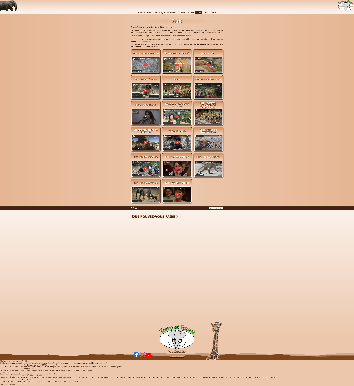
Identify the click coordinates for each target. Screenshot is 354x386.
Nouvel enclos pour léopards (177, 105)
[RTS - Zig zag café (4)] (177, 172)
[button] (351, 383)
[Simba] (177, 94)
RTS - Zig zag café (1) (177, 182)
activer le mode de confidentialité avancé (174, 36)
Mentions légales (177, 356)
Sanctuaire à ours (145, 79)
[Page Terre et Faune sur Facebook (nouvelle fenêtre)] (136, 357)
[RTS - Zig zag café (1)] (177, 198)
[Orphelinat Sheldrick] (208, 94)
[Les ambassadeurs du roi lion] (145, 146)
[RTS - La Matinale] (145, 120)
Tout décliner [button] (18, 366)
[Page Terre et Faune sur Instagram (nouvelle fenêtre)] (142, 357)
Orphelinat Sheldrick (208, 79)
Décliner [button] (13, 377)
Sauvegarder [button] (22, 383)
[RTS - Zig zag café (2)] (145, 198)
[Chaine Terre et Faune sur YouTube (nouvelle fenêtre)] (148, 357)
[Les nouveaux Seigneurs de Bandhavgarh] (208, 120)
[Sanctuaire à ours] (145, 94)
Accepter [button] (4, 377)
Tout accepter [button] (6, 366)
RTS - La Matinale (145, 105)
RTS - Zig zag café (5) (146, 157)
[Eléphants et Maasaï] (177, 68)
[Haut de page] (177, 349)
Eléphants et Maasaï (177, 53)
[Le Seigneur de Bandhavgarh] (208, 146)
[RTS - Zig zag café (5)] (145, 172)
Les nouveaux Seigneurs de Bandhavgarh (208, 105)
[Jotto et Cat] (208, 68)
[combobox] (216, 208)
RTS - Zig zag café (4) (177, 157)
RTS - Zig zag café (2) (146, 182)
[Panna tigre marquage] (145, 68)
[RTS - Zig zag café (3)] (208, 172)
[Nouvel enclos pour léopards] (177, 120)
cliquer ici (168, 27)
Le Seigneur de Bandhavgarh (208, 131)
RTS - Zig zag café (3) (208, 157)
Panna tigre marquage (145, 53)
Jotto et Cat (208, 53)
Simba (177, 79)
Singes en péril (177, 131)
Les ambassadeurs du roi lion (146, 131)
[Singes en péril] (177, 146)
